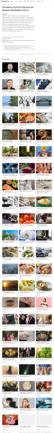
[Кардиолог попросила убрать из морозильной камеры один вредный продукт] (27, 137)
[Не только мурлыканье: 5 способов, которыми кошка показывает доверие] (44, 305)
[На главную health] (5, 1)
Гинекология (10, 4)
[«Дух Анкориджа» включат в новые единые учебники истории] (27, 322)
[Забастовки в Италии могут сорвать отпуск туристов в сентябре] (10, 238)
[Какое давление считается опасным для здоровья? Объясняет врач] (27, 104)
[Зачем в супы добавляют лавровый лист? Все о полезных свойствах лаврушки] (27, 255)
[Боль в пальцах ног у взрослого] (44, 372)
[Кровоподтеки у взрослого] (27, 305)
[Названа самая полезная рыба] (27, 70)
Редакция (20, 432)
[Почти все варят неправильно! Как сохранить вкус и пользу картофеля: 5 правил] (44, 204)
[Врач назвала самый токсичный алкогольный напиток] (27, 154)
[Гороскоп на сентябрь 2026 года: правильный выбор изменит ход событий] (10, 372)
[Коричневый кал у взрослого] (27, 187)
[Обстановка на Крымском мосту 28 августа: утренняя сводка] (44, 104)
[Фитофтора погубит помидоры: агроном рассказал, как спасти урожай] (27, 221)
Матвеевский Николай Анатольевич (15, 37)
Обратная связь (37, 432)
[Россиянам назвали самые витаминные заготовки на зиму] (10, 355)
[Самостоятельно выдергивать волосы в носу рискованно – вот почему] (27, 406)
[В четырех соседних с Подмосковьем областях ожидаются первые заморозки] (10, 389)
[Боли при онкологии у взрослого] (10, 406)
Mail (1, 432)
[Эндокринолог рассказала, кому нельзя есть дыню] (27, 288)
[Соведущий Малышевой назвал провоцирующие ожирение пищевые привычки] (27, 389)
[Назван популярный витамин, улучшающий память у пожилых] (10, 154)
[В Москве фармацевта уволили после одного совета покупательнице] (10, 204)
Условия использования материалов (28, 432)
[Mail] (1, 1)
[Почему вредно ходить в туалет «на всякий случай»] (44, 322)
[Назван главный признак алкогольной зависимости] (44, 221)
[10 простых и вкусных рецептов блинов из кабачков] (44, 288)
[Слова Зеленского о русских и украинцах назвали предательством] (10, 70)
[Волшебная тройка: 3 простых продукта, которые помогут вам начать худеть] (44, 271)
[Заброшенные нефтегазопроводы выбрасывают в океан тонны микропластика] (44, 406)
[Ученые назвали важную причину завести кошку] (10, 422)
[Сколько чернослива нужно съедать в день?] (10, 305)
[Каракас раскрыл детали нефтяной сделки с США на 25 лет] (10, 288)
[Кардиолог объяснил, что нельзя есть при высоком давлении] (44, 137)
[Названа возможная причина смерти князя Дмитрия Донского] (10, 120)
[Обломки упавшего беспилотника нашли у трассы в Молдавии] (44, 187)
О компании (5, 432)
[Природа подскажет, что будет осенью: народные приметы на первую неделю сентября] (44, 171)
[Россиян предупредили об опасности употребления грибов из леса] (44, 338)
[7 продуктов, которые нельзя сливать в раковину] (10, 255)
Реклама (9, 432)
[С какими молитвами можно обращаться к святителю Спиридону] (44, 154)
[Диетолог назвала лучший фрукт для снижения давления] (44, 355)
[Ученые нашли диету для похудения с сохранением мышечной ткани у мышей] (27, 271)
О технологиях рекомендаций (45, 432)
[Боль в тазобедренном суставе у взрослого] (10, 322)
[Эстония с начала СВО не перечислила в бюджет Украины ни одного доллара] (44, 87)
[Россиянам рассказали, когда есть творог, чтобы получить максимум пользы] (44, 70)
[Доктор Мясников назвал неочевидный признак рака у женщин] (44, 238)
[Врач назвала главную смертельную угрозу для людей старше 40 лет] (10, 187)
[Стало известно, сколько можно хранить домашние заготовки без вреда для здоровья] (44, 389)
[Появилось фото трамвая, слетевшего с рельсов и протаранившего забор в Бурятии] (10, 221)
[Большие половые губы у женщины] (44, 120)
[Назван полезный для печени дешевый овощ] (27, 120)
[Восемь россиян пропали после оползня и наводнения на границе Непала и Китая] (10, 271)
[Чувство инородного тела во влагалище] (27, 204)
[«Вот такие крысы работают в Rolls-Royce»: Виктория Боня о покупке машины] (10, 87)
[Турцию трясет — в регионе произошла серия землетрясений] (10, 171)
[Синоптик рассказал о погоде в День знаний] (27, 355)
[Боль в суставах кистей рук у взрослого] (27, 338)
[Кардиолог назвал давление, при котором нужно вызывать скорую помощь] (27, 87)
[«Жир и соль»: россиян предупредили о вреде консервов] (10, 137)
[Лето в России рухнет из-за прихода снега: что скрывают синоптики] (10, 104)
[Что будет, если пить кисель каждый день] (27, 171)
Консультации (4, 4)
